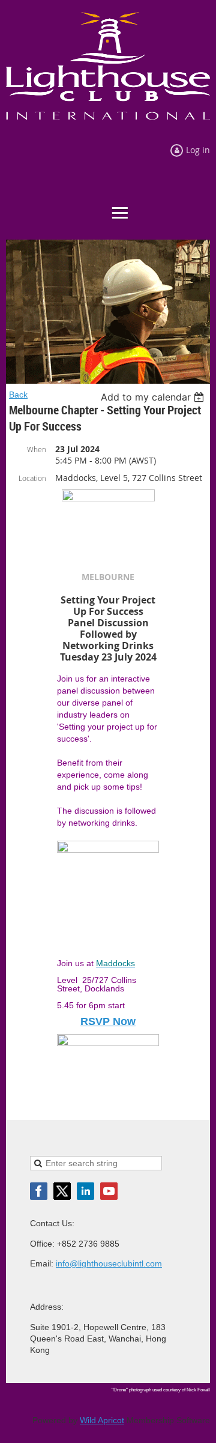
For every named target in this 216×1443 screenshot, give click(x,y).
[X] (62, 1191)
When (36, 449)
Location (32, 478)
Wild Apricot (102, 1420)
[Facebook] (38, 1191)
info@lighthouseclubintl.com (109, 1263)
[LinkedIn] (85, 1191)
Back (18, 394)
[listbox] (154, 397)
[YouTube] (109, 1191)
